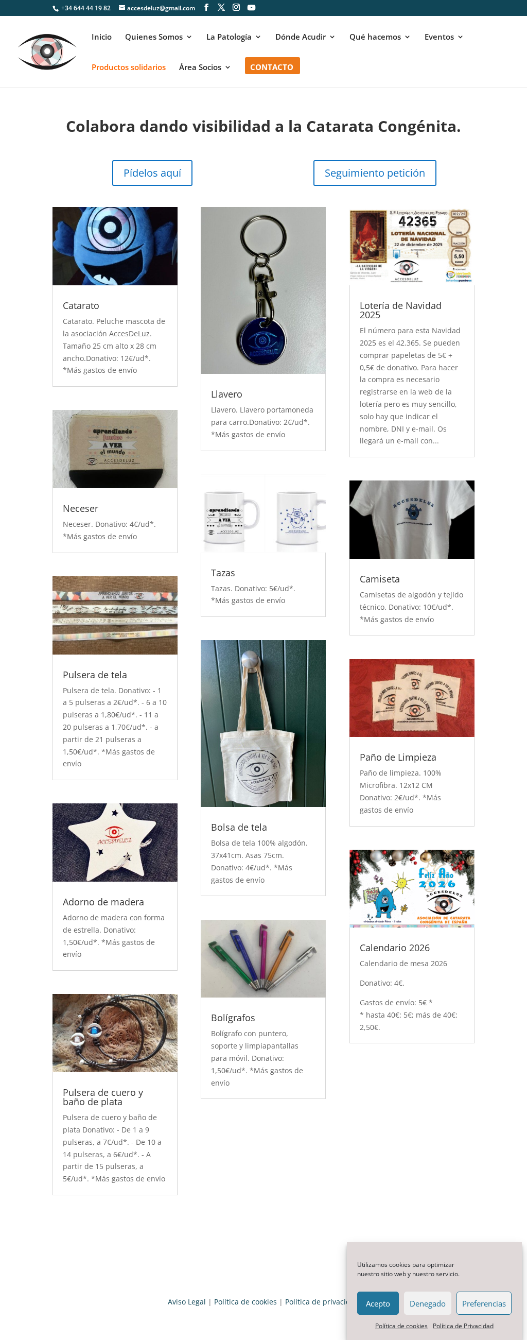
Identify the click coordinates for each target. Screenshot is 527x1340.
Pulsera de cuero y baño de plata (103, 1097)
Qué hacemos (375, 37)
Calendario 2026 (395, 947)
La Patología (229, 37)
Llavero (226, 394)
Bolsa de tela (239, 827)
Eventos (439, 37)
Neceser (80, 508)
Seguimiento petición (375, 173)
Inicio (102, 37)
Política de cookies (401, 1325)
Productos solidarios (129, 67)
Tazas (223, 572)
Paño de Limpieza (398, 757)
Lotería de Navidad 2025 (401, 310)
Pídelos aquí (152, 173)
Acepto (378, 1303)
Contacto (271, 67)
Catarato (81, 305)
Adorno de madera (103, 902)
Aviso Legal (187, 1302)
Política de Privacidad (463, 1325)
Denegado (428, 1303)
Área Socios (200, 67)
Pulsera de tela (95, 674)
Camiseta (380, 579)
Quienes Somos (154, 37)
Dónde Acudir (300, 37)
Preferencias (484, 1303)
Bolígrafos (233, 1017)
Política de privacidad (322, 1302)
